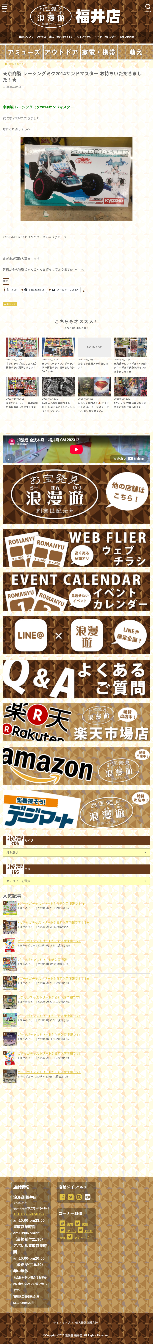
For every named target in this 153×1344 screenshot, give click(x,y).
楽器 (84, 1224)
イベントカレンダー (105, 37)
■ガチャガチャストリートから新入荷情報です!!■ (51, 903)
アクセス (41, 37)
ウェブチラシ (84, 37)
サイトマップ (61, 1322)
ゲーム (71, 1231)
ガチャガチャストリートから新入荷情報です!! (49, 941)
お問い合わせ (127, 37)
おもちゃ (11, 304)
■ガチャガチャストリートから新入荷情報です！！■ (53, 922)
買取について (26, 37)
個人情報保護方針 (86, 1322)
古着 (69, 1224)
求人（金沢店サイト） (61, 37)
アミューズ (81, 1238)
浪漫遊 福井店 (73, 1335)
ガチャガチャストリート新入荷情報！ (44, 959)
